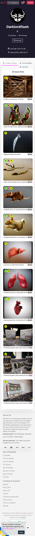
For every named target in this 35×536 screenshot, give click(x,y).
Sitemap (23, 517)
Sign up (30, 2)
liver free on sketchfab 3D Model (14, 265)
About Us (7, 415)
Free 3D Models (27, 63)
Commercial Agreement (10, 497)
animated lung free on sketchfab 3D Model (16, 292)
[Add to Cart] (26, 95)
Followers (12, 35)
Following (23, 35)
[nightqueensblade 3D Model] (18, 142)
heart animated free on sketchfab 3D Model (17, 320)
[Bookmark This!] (30, 95)
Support (5, 484)
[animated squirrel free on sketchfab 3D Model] (18, 225)
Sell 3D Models (8, 468)
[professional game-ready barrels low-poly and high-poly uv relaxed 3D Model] (18, 363)
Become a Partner (9, 471)
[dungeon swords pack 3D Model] (18, 87)
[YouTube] (28, 528)
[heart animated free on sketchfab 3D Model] (18, 308)
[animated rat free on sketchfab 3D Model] (18, 197)
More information (8, 529)
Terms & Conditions (9, 503)
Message (18, 40)
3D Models (6, 455)
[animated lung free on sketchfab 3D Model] (18, 280)
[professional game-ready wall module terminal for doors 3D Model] (18, 390)
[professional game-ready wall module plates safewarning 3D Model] (18, 335)
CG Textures (7, 465)
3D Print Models (8, 458)
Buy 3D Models (9, 452)
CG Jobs (6, 477)
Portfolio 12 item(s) (11, 63)
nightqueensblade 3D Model (12, 154)
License (5, 494)
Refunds (5, 506)
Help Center (7, 487)
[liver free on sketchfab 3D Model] (18, 252)
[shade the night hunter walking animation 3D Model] (18, 114)
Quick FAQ (6, 491)
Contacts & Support (11, 481)
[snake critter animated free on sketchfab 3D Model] (18, 169)
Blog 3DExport (8, 474)
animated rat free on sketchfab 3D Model (16, 210)
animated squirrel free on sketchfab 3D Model (17, 237)
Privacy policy (7, 500)
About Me (25, 67)
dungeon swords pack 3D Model (13, 99)
